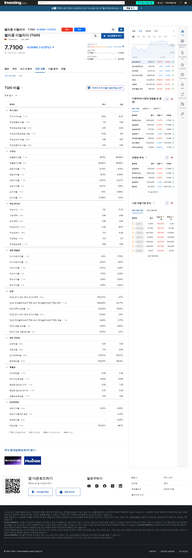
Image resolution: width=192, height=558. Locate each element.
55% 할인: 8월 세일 (145, 3)
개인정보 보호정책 (167, 551)
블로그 (134, 477)
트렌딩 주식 (138, 157)
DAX (134, 80)
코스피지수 (136, 62)
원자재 (148, 31)
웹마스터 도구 (137, 495)
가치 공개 (117, 47)
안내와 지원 (169, 489)
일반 (6, 68)
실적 (20, 76)
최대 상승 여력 (137, 210)
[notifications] (180, 2)
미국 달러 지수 (137, 89)
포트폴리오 (136, 489)
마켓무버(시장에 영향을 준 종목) (146, 100)
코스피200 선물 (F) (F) (141, 66)
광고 (166, 483)
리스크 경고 (183, 551)
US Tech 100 (137, 75)
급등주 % (146, 108)
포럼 (63, 68)
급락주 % (157, 108)
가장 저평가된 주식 (141, 203)
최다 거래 (135, 108)
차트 (14, 68)
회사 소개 (168, 477)
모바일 (134, 483)
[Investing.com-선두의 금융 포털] (15, 3)
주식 (156, 31)
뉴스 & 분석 (26, 68)
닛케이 (134, 84)
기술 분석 (53, 68)
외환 (133, 31)
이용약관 (152, 551)
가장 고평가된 (151, 210)
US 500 (135, 71)
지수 (140, 31)
